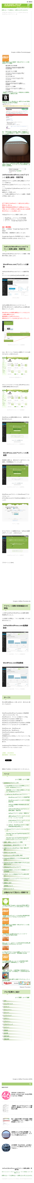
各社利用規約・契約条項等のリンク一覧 (15, 845)
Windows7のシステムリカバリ (12, 867)
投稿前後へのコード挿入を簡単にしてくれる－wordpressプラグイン (18, 790)
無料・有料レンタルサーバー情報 (13, 842)
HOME (4, 12)
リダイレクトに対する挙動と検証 (13, 855)
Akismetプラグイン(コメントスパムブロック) (17, 829)
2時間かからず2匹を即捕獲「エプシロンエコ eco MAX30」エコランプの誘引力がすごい (21, 1133)
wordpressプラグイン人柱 (13, 12)
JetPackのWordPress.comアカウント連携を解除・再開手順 (18, 809)
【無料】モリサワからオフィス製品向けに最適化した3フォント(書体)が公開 (21, 1107)
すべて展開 (18, 779)
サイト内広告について (25, 1171)
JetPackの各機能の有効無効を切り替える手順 (18, 805)
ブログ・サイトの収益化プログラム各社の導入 (16, 874)
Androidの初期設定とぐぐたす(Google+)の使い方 (16, 859)
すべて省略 (26, 779)
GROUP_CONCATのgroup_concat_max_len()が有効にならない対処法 (21, 1094)
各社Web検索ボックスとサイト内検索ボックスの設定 (16, 870)
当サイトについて (9, 888)
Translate (18, 171)
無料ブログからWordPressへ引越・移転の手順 (16, 848)
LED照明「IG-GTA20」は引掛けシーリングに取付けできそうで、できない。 (21, 1146)
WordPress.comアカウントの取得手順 (18, 797)
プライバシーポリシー (15, 1171)
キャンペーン (8, 1009)
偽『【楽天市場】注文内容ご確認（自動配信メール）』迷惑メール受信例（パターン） (21, 1120)
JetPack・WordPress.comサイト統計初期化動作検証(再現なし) (18, 825)
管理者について (8, 885)
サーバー (6, 1012)
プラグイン (7, 1021)
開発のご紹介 (8, 883)
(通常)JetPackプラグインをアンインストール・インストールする (19, 816)
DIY (5, 1000)
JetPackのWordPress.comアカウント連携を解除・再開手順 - (17, 1169)
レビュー (6, 1027)
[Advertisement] (17, 33)
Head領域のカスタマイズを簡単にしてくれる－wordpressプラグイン (17, 786)
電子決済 (6, 1036)
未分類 (6, 1033)
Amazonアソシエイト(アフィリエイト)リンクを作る (16, 879)
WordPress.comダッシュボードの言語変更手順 (18, 801)
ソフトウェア (8, 1015)
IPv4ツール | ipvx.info (10, 852)
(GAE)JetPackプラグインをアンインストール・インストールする (19, 821)
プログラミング (8, 1024)
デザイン (6, 1018)
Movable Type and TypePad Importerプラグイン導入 (17, 834)
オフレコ (6, 1006)
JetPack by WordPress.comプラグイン (17, 794)
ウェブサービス (8, 1003)
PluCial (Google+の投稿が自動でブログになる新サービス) (16, 863)
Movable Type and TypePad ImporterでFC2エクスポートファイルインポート (17, 838)
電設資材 (6, 1039)
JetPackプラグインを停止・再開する (18, 813)
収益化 (6, 1030)
